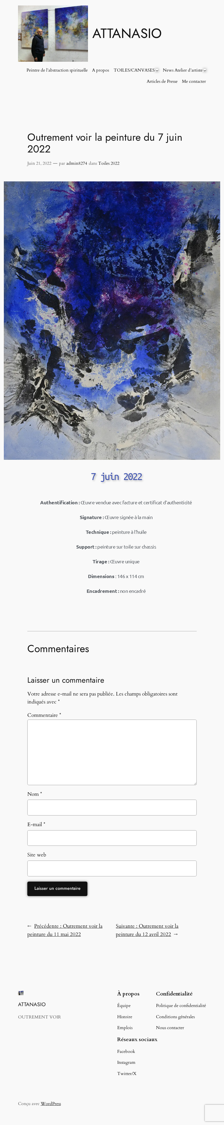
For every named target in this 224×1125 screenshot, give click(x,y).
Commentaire (44, 715)
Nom (34, 794)
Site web (36, 854)
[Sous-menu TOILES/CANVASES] (157, 70)
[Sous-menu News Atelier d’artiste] (205, 70)
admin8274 (76, 163)
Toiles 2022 (108, 163)
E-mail (36, 824)
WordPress (51, 1104)
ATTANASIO (127, 33)
